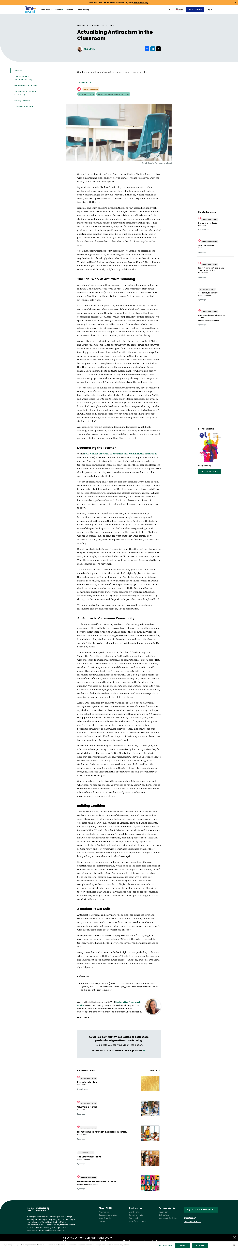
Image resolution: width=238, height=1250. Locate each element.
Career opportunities (108, 1215)
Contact (102, 1221)
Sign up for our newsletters (201, 1209)
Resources (45, 9)
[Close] (234, 1245)
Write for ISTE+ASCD (138, 1221)
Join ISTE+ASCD (195, 9)
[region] (119, 1245)
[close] (236, 2)
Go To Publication (209, 471)
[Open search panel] (169, 9)
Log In (209, 9)
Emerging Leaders (137, 1215)
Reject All (182, 1245)
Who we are (104, 1212)
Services (69, 9)
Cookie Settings (165, 1245)
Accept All (200, 1245)
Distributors (164, 1215)
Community (134, 1218)
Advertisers (163, 1212)
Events (58, 9)
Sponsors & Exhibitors (168, 1218)
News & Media (105, 1218)
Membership (83, 9)
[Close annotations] (235, 1237)
